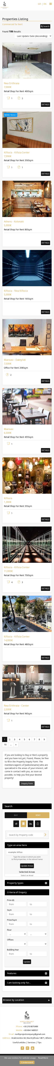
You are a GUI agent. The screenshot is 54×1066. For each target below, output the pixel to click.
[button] (45, 26)
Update (27, 961)
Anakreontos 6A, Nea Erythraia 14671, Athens (31, 1038)
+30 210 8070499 (30, 1026)
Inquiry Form (27, 783)
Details (45, 104)
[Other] (38, 823)
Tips (39, 1042)
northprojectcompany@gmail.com (30, 1034)
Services (31, 1042)
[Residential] (16, 823)
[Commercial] (23, 823)
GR (39, 3)
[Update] (45, 835)
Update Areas (27, 865)
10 (5, 744)
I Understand (27, 1062)
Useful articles (19, 1042)
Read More (43, 1057)
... (11, 744)
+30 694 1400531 (31, 1030)
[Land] (30, 823)
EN (45, 3)
